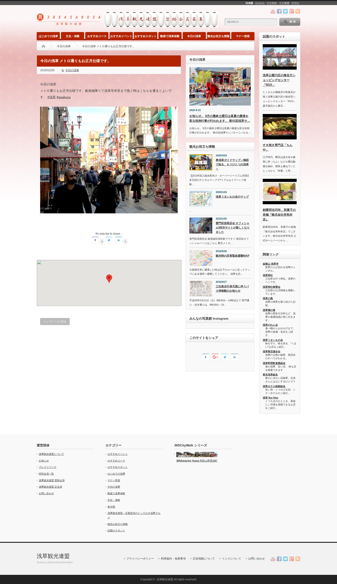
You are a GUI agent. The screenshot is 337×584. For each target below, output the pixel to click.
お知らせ (44, 460)
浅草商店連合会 (271, 351)
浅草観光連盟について (51, 454)
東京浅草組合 (270, 374)
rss (297, 11)
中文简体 (272, 3)
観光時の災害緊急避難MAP (232, 255)
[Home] (43, 46)
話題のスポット (116, 530)
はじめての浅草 (48, 36)
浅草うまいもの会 (273, 340)
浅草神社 (268, 275)
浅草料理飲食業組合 (274, 363)
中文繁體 (284, 3)
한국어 (295, 3)
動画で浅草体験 (170, 36)
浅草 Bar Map (270, 397)
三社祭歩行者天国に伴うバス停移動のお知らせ (232, 288)
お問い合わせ (46, 493)
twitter (285, 11)
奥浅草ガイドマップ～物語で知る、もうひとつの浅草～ (232, 164)
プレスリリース (47, 467)
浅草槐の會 (269, 310)
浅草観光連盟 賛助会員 (52, 480)
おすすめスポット (146, 36)
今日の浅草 (194, 36)
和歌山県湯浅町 (208, 460)
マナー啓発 (243, 36)
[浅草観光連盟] (69, 24)
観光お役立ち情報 (218, 36)
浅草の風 (268, 298)
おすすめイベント (121, 36)
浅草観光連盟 (53, 556)
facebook (279, 11)
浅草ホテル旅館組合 (274, 386)
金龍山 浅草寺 (271, 263)
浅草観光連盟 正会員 (50, 486)
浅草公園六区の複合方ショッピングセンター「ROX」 (279, 80)
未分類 (111, 506)
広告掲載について (204, 558)
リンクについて (231, 558)
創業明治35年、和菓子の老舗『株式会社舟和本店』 (279, 214)
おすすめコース (97, 36)
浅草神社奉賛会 (271, 286)
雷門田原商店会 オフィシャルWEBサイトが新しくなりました (233, 227)
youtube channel (273, 11)
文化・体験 (73, 36)
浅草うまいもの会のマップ (232, 196)
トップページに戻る (55, 321)
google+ (291, 11)
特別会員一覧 (46, 473)
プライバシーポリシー (140, 558)
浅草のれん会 (270, 324)
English (260, 3)
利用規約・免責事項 (173, 558)
